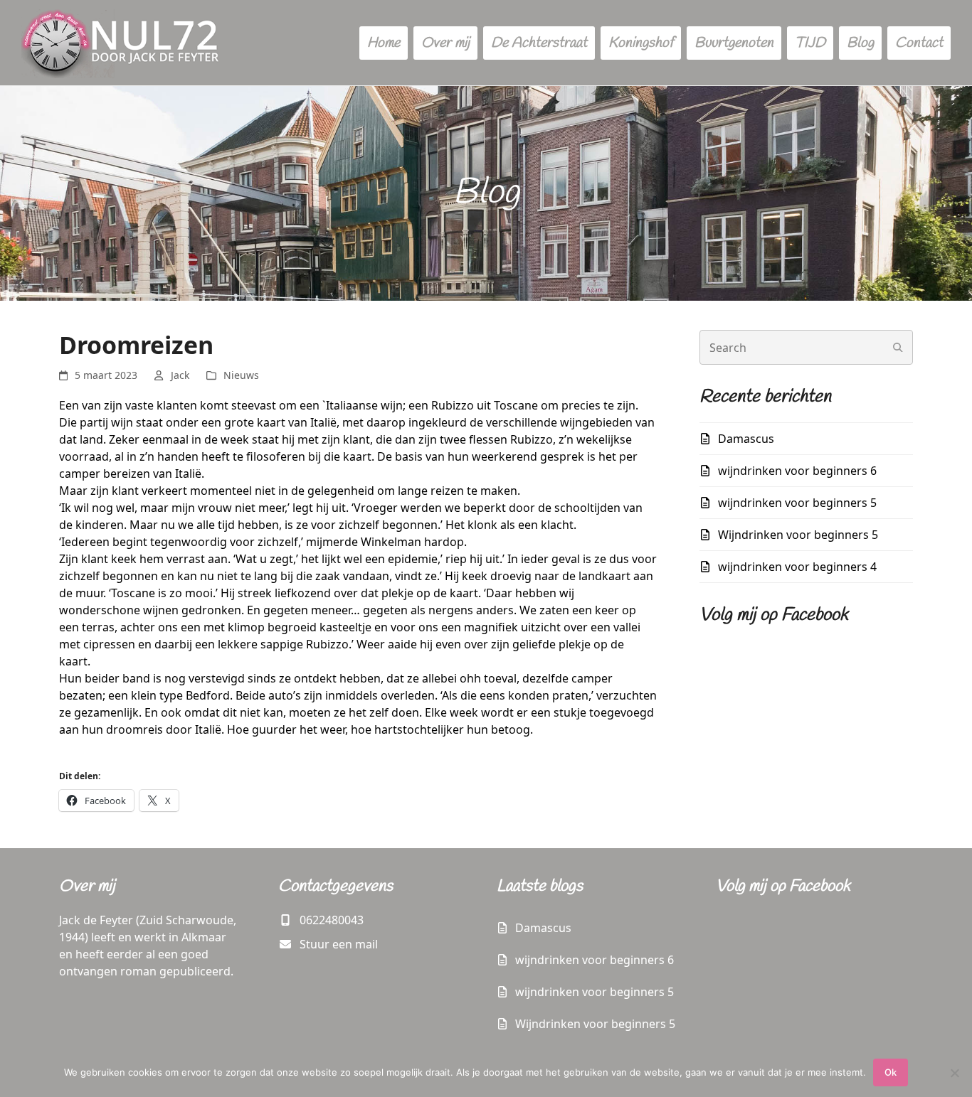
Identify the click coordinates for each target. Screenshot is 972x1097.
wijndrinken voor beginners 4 (797, 566)
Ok (890, 1072)
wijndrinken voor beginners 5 (797, 502)
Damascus (746, 438)
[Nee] (954, 1073)
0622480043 (332, 920)
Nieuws (241, 375)
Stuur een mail (339, 944)
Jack (180, 375)
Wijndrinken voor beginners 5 (798, 534)
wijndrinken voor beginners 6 (797, 470)
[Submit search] (898, 348)
